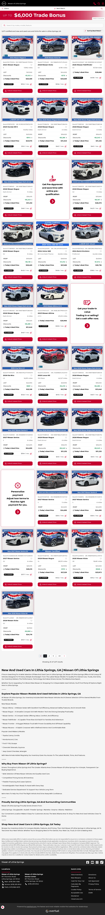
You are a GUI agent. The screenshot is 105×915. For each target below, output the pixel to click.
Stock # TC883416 (78, 373)
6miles (64, 130)
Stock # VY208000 (9, 556)
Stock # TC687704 (43, 556)
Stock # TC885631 (8, 186)
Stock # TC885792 (78, 435)
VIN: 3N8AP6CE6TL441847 (24, 618)
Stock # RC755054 (9, 62)
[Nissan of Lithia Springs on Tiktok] (101, 862)
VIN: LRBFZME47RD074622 (93, 248)
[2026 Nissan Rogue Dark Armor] (52, 109)
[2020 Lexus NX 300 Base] (52, 358)
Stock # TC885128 (78, 124)
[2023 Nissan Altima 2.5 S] (52, 296)
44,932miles (28, 130)
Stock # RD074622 (78, 248)
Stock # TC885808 (9, 248)
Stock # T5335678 (8, 373)
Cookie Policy (76, 889)
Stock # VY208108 (9, 435)
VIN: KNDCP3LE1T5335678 (24, 373)
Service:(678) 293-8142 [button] (13, 884)
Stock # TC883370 (78, 186)
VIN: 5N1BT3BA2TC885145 (59, 435)
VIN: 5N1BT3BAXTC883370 (93, 186)
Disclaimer (75, 896)
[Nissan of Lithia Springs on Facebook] (86, 862)
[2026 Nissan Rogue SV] (87, 171)
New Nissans (76, 878)
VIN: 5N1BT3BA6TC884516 (59, 124)
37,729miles (97, 68)
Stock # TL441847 (8, 618)
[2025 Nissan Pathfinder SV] (87, 47)
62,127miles (62, 378)
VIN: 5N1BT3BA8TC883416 (94, 373)
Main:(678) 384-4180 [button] (12, 882)
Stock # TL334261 (43, 62)
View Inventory (76, 875)
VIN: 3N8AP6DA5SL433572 (93, 556)
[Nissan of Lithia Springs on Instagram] (96, 862)
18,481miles (97, 561)
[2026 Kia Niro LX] (17, 358)
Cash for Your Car (77, 881)
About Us (92, 878)
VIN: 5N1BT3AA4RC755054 (24, 62)
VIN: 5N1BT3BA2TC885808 (24, 248)
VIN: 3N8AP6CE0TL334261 (59, 62)
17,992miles (28, 68)
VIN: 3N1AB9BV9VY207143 (59, 497)
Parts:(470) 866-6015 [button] (12, 887)
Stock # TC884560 (9, 311)
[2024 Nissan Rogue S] (17, 47)
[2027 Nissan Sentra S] (17, 420)
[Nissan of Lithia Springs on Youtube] (91, 862)
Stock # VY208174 (78, 497)
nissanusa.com (77, 899)
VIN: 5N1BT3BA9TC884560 (24, 311)
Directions (92, 875)
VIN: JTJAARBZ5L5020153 (59, 373)
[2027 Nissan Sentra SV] (17, 541)
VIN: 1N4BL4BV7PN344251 (59, 311)
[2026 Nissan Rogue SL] (52, 541)
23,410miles (62, 316)
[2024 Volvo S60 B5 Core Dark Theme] (52, 233)
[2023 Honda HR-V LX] (17, 109)
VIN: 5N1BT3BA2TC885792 (93, 435)
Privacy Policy (93, 884)
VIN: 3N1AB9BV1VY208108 (24, 435)
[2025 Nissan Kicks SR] (87, 541)
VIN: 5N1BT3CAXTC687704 (59, 556)
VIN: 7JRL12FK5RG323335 (59, 248)
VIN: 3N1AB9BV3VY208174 (93, 497)
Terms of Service (94, 889)
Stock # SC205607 (78, 62)
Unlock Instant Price (14, 91)
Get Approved (93, 881)
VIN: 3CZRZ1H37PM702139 (24, 124)
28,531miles (62, 561)
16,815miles (28, 378)
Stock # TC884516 (43, 124)
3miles (30, 192)
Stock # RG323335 (44, 248)
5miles (64, 502)
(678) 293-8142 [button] (33, 884)
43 (59, 656)
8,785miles (63, 68)
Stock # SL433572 (78, 556)
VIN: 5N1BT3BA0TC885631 (24, 186)
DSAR (90, 893)
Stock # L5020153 (43, 373)
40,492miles (62, 254)
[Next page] (64, 656)
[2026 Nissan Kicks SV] (52, 47)
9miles (99, 192)
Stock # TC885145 (43, 435)
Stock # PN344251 (43, 311)
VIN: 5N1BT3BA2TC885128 (94, 124)
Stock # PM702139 (9, 124)
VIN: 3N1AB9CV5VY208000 (24, 556)
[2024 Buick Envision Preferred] (87, 233)
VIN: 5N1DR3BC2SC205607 (93, 62)
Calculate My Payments (76, 885)
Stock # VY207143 (43, 497)
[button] (95, 4)
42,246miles (97, 254)
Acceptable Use (77, 893)
